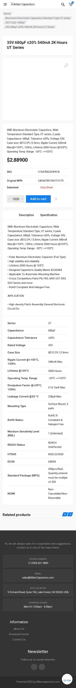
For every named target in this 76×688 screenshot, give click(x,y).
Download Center (19, 634)
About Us (19, 628)
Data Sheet (46, 187)
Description (26, 215)
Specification (48, 215)
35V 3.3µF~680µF (15, 22)
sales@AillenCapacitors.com (38, 577)
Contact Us (19, 639)
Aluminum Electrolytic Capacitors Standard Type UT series (37, 18)
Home (7, 13)
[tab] (26, 215)
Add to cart (38, 199)
